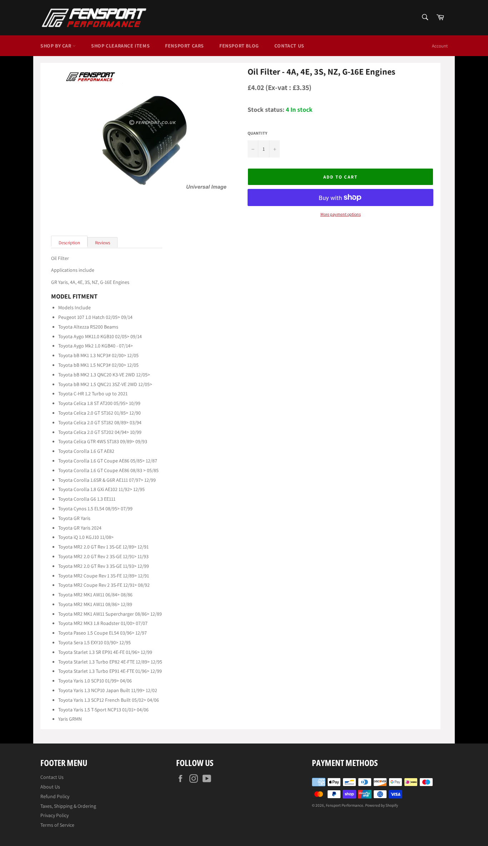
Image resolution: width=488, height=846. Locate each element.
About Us (50, 787)
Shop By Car (56, 45)
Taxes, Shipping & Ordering (68, 806)
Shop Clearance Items (120, 45)
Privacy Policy (54, 815)
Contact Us (289, 45)
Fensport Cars (184, 45)
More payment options (340, 214)
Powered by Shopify (381, 805)
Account (440, 46)
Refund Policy (54, 796)
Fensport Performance (344, 805)
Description (69, 243)
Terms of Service (57, 825)
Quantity (257, 133)
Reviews (102, 243)
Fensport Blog (239, 45)
